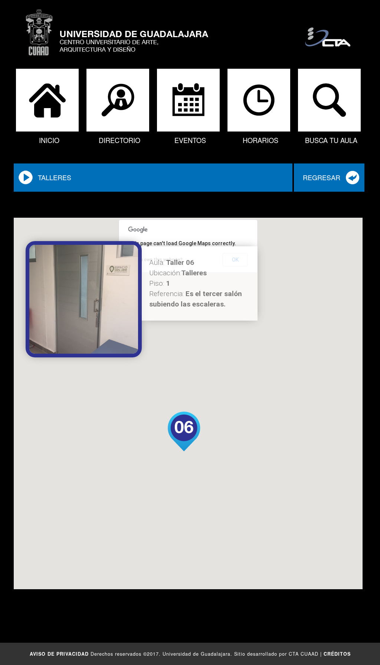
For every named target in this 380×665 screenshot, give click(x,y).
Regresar (321, 177)
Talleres (54, 177)
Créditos (337, 654)
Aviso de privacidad (59, 654)
